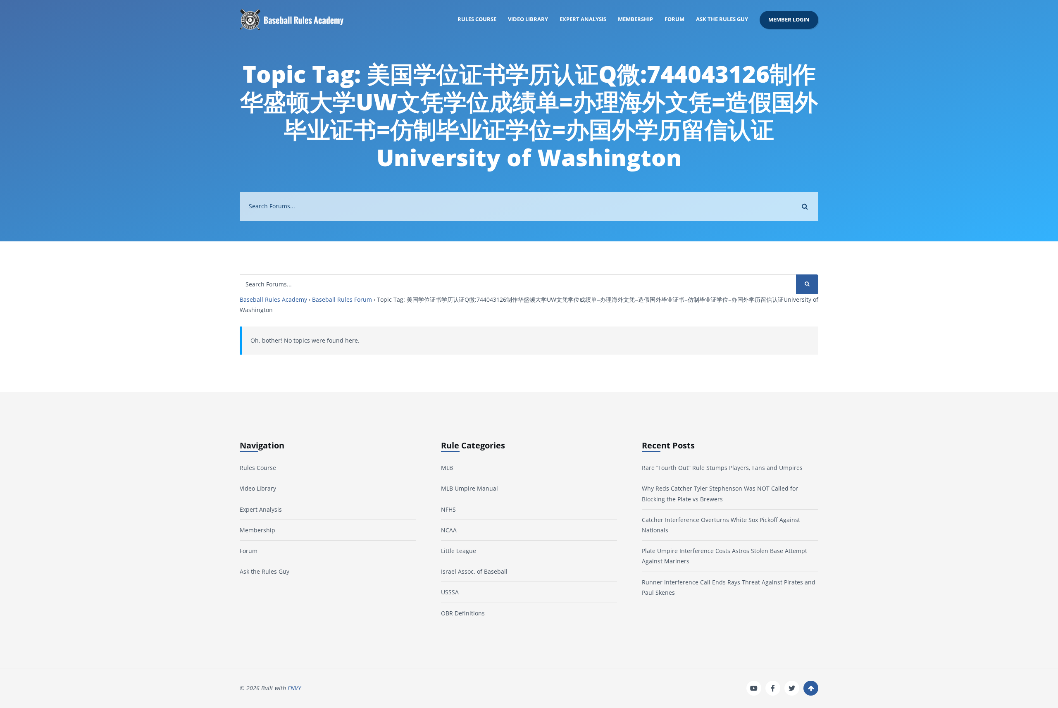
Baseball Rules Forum (342, 299)
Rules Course (477, 19)
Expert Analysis (583, 19)
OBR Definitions (463, 613)
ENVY (294, 688)
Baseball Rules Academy (273, 299)
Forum (674, 19)
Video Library (528, 19)
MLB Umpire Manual (469, 488)
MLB (447, 468)
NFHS (448, 509)
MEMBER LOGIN (789, 19)
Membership (635, 19)
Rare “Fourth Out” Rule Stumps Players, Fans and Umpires (722, 468)
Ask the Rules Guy (722, 19)
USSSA (450, 592)
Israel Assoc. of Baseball (474, 571)
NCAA (449, 530)
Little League (458, 551)
